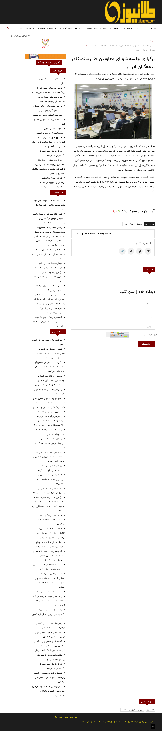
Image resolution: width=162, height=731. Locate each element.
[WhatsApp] (139, 251)
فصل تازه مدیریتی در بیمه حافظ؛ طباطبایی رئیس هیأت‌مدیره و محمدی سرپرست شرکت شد (49, 218)
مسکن (122, 28)
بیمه (143, 41)
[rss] (56, 717)
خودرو (129, 28)
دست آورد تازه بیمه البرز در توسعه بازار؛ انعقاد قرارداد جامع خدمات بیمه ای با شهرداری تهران (50, 380)
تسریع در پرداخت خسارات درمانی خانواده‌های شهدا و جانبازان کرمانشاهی (48, 691)
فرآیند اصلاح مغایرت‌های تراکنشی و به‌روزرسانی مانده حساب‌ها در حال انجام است (52, 182)
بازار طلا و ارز (151, 28)
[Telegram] (148, 251)
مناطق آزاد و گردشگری (63, 28)
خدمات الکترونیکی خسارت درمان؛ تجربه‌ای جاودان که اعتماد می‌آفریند (50, 519)
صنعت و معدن (92, 28)
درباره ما (73, 717)
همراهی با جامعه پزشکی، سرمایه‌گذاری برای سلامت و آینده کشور (50, 443)
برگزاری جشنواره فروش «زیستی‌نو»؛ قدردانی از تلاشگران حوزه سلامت (49, 276)
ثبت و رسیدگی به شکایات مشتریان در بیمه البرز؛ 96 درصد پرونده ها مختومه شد (51, 353)
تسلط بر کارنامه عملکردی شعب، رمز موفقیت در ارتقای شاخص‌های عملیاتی (49, 677)
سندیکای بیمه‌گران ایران (133, 224)
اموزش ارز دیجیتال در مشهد (132, 709)
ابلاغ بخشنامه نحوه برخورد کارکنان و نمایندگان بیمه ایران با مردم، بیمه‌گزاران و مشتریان (51, 533)
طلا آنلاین (150, 709)
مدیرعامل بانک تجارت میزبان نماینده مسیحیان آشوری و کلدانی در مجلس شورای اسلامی (49, 456)
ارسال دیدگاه (146, 344)
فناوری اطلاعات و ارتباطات (35, 28)
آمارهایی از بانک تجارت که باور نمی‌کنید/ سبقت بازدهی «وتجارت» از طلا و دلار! (48, 321)
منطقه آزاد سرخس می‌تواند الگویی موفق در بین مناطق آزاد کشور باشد (48, 614)
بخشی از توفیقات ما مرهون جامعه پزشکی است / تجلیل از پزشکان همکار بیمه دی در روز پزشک (49, 420)
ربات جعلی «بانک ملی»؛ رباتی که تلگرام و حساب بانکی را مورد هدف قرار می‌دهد (49, 600)
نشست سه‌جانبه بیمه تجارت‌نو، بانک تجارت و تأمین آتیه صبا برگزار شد (49, 205)
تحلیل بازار (78, 28)
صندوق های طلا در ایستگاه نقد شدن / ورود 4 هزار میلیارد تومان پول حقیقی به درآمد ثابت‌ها (48, 142)
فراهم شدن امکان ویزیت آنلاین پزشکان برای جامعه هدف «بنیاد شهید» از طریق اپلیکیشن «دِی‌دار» (49, 645)
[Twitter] (131, 251)
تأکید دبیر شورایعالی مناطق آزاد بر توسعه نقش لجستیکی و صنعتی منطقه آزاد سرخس (49, 367)
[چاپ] (86, 45)
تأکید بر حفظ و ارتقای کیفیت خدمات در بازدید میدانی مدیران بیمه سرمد (48, 254)
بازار (21, 28)
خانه (151, 41)
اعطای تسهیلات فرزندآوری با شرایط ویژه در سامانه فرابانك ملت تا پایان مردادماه (49, 479)
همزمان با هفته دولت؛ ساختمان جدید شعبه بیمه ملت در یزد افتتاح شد (49, 119)
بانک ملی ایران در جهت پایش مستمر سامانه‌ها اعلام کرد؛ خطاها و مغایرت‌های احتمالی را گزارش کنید (49, 299)
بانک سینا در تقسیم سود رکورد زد (47, 592)
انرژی (50, 28)
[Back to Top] (153, 726)
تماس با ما (63, 717)
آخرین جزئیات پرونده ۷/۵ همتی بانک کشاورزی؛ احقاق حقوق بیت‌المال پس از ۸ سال (49, 555)
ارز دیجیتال (138, 28)
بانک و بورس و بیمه (109, 28)
